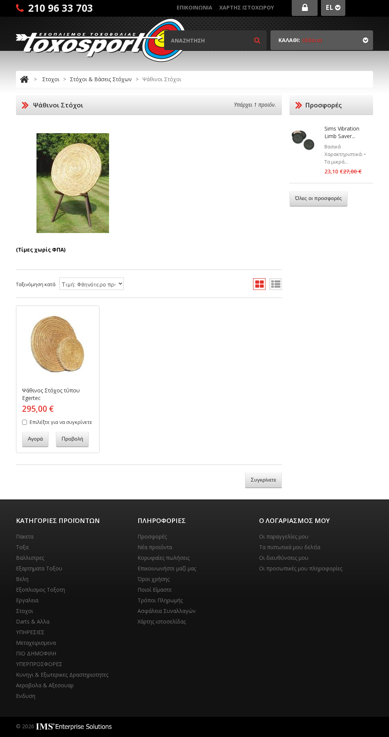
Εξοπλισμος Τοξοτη (40, 589)
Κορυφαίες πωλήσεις (164, 557)
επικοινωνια (194, 7)
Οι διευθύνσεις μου (283, 557)
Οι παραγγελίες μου (283, 536)
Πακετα (24, 536)
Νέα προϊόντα (155, 547)
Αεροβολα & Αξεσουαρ (45, 685)
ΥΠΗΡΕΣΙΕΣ (30, 632)
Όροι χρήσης (153, 579)
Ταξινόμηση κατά (35, 284)
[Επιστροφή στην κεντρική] (24, 79)
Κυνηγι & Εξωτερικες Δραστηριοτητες (62, 674)
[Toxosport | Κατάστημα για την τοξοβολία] (101, 40)
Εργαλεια (27, 600)
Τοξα (22, 547)
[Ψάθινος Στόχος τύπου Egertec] (57, 346)
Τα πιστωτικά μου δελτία (289, 547)
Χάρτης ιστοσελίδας (162, 621)
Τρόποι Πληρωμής (160, 600)
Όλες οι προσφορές (318, 198)
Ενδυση (25, 695)
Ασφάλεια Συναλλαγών (167, 610)
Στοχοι (50, 79)
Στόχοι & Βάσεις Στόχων (101, 79)
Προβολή (72, 439)
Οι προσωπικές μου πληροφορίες (300, 568)
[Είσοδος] (305, 8)
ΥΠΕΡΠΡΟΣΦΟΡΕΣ (39, 664)
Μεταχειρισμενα (36, 642)
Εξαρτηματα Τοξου (39, 568)
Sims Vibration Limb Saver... (341, 132)
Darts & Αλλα (32, 621)
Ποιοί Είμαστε (155, 589)
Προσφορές (152, 536)
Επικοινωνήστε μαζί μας (167, 568)
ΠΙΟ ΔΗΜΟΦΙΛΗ (36, 653)
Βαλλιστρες (30, 557)
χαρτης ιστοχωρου (246, 7)
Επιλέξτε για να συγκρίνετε (61, 422)
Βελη (22, 579)
